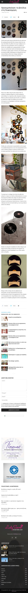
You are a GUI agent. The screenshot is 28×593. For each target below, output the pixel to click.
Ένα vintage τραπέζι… (13, 361)
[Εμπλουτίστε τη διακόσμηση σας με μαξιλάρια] (4, 350)
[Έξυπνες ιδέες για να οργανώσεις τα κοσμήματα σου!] (4, 325)
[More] (18, 17)
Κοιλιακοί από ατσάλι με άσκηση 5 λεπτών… (12, 515)
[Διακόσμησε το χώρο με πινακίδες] (4, 356)
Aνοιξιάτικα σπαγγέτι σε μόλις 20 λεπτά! (10, 489)
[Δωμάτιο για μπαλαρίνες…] (4, 318)
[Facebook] (12, 537)
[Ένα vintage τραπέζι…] (4, 362)
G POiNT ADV (23, 590)
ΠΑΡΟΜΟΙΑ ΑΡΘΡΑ (6, 312)
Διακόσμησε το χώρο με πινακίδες (17, 354)
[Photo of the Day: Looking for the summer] (4, 560)
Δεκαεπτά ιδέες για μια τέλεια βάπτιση (16, 545)
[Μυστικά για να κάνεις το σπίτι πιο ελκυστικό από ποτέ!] (4, 343)
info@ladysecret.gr (17, 534)
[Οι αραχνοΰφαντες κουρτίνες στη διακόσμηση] (4, 331)
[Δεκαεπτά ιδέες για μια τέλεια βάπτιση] (4, 547)
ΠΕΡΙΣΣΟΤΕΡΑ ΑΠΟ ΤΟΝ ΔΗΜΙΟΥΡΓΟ (10, 314)
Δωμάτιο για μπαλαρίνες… (15, 317)
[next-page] (15, 373)
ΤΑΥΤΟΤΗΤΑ (14, 591)
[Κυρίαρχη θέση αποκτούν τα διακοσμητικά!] (4, 368)
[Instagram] (15, 537)
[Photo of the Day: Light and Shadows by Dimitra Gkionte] (4, 553)
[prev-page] (13, 373)
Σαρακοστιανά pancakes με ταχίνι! (9, 495)
